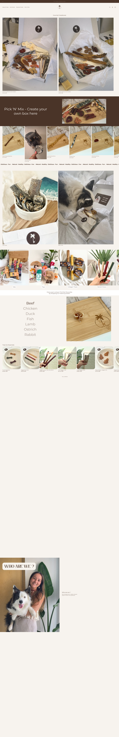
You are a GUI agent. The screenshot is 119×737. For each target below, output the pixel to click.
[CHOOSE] (19, 367)
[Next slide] (115, 1)
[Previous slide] (3, 1)
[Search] (109, 7)
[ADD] (55, 89)
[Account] (112, 7)
